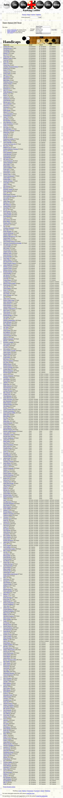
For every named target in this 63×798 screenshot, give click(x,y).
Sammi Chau (6, 174)
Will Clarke (6, 248)
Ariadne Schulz (7, 634)
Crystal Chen (6, 394)
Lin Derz (5, 347)
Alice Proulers (7, 476)
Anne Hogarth (7, 545)
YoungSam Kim (7, 48)
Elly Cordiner (6, 535)
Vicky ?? (5, 737)
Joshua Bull (6, 572)
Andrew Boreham (8, 564)
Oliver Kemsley (7, 638)
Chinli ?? (5, 775)
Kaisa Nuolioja (7, 305)
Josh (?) (5, 184)
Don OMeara (6, 713)
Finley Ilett (6, 169)
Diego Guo (6, 414)
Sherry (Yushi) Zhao (8, 300)
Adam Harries (7, 303)
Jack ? (5, 500)
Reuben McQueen (8, 540)
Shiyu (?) (5, 63)
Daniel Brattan (7, 273)
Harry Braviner (7, 387)
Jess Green (6, 579)
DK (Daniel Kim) (7, 261)
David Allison (7, 643)
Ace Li (5, 192)
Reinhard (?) (6, 88)
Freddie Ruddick (7, 644)
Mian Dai (5, 187)
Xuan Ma (5, 134)
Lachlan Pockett (7, 391)
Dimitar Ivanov (7, 711)
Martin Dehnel (7, 402)
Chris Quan (6, 56)
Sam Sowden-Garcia (9, 241)
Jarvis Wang (6, 171)
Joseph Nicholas (7, 181)
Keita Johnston (7, 231)
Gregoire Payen (7, 268)
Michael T (6, 646)
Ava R (5, 718)
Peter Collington (7, 591)
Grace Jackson (7, 295)
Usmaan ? (6, 698)
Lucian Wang (6, 426)
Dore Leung (6, 446)
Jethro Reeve (7, 532)
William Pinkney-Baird (9, 283)
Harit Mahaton (7, 157)
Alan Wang (6, 208)
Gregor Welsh (7, 206)
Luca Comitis (6, 246)
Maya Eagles (6, 555)
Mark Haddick (7, 683)
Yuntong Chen (7, 481)
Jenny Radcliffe (7, 142)
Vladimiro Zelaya (8, 82)
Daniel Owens (7, 626)
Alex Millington (7, 129)
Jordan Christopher (8, 705)
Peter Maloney (7, 765)
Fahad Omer (6, 538)
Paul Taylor (6, 258)
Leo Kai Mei (6, 51)
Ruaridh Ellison (7, 456)
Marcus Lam (6, 102)
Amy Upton (6, 197)
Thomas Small (7, 584)
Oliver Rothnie (7, 680)
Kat (4, 297)
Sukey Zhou (6, 575)
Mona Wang (6, 416)
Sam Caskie (6, 688)
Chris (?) (5, 125)
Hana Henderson (8, 627)
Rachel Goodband (8, 604)
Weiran (5, 757)
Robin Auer (6, 384)
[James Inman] (43, 33)
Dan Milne (6, 118)
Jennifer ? (6, 681)
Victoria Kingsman (8, 475)
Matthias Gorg (7, 239)
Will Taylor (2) (7, 204)
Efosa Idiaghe (7, 728)
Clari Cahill (6, 433)
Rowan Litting (7, 223)
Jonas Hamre (7, 330)
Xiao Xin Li (6, 105)
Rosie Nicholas (7, 597)
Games (33, 14)
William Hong (7, 140)
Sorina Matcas (7, 428)
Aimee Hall (6, 562)
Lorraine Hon (6, 71)
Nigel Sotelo (6, 441)
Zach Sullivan (7, 547)
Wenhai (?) (6, 202)
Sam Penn (6, 443)
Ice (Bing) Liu (7, 281)
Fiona (4, 218)
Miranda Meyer (7, 589)
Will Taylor (6, 159)
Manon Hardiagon (8, 370)
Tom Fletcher (6, 530)
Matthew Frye (7, 147)
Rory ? (5, 587)
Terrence (5, 676)
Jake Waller (6, 671)
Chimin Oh (6, 46)
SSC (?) (5, 90)
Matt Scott (6, 78)
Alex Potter (6, 293)
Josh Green (6, 224)
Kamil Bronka (7, 557)
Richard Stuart (7, 372)
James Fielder (7, 307)
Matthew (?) (6, 585)
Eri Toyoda (6, 622)
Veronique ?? (7, 767)
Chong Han (6, 65)
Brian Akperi (6, 221)
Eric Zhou (6, 362)
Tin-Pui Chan (7, 250)
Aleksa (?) (6, 510)
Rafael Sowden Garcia (9, 263)
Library (42, 791)
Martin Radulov (7, 507)
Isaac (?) (5, 108)
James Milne (6, 177)
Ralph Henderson (8, 124)
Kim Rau (5, 418)
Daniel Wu (6, 666)
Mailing (24, 791)
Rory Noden (6, 505)
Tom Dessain (6, 748)
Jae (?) (5, 75)
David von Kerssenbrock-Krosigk (12, 243)
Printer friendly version (9, 787)
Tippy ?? (5, 419)
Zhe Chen (6, 127)
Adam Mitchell (7, 397)
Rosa (4, 543)
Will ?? (5, 782)
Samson (5, 135)
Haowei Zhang (7, 83)
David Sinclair (7, 255)
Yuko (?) (5, 117)
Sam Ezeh (6, 525)
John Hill (5, 286)
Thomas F (6, 517)
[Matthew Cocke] (43, 29)
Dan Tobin (6, 229)
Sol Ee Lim (6, 651)
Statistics (38, 14)
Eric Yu (5, 209)
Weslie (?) (6, 53)
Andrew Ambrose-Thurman (10, 149)
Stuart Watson (7, 325)
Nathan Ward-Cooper (9, 649)
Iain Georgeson (7, 401)
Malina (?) (6, 594)
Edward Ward (7, 354)
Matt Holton (6, 80)
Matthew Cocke (7, 58)
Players (24, 14)
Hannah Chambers (8, 745)
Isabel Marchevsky (8, 483)
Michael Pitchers (7, 429)
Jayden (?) (6, 486)
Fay (4, 226)
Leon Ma (5, 278)
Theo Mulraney (7, 396)
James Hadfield (7, 167)
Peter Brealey (7, 285)
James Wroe (6, 658)
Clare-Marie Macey (8, 706)
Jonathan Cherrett (8, 461)
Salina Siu (6, 480)
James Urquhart (7, 162)
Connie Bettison (7, 609)
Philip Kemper (7, 696)
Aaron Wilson (7, 463)
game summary (11, 31)
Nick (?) (5, 150)
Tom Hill (5, 328)
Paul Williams (7, 216)
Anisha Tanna (7, 764)
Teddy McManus (7, 92)
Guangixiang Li (7, 115)
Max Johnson (7, 392)
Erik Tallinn (6, 345)
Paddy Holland (7, 465)
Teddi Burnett (7, 601)
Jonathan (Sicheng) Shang (10, 66)
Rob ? (5, 577)
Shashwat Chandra (8, 139)
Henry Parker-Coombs (9, 350)
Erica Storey (6, 381)
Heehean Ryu (7, 570)
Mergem (5, 686)
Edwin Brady (6, 110)
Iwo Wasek (6, 560)
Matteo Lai (6, 614)
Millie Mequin (7, 690)
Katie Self (6, 701)
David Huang (7, 155)
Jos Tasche (6, 275)
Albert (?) (5, 112)
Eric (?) (5, 55)
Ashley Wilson (7, 260)
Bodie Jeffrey (6, 460)
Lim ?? (5, 770)
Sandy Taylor (6, 73)
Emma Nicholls (7, 256)
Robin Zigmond (7, 191)
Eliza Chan (6, 599)
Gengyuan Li (6, 107)
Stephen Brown (7, 753)
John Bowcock (7, 629)
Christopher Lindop (8, 434)
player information (12, 30)
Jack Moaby (6, 379)
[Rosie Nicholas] (43, 30)
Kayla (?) (5, 488)
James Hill (6, 522)
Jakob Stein (6, 542)
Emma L (5, 407)
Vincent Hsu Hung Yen (9, 144)
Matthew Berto (7, 364)
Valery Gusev (7, 352)
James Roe (6, 439)
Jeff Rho (5, 382)
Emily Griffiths (7, 508)
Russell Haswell (7, 271)
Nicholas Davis (7, 495)
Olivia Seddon (7, 619)
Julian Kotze (6, 491)
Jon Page (6, 669)
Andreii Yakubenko (8, 438)
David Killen (6, 172)
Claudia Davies (7, 448)
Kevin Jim (6, 730)
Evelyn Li (5, 693)
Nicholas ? (6, 377)
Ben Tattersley (7, 323)
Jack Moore (6, 533)
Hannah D (6, 580)
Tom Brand (6, 50)
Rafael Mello (6, 166)
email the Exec (30, 793)
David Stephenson (8, 653)
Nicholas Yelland (8, 189)
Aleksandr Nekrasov (8, 673)
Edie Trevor (6, 310)
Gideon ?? (6, 774)
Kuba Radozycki (7, 423)
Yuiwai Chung (7, 251)
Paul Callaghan (7, 152)
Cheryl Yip (6, 633)
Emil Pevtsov (6, 211)
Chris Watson (7, 685)
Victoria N (6, 424)
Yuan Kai (5, 60)
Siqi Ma (5, 137)
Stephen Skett (7, 717)
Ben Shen (6, 145)
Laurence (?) (6, 747)
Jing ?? (5, 725)
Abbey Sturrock (7, 386)
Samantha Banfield (8, 503)
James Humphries (8, 444)
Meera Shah (6, 664)
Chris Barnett (6, 100)
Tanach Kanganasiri (8, 176)
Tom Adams (6, 406)
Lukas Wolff (6, 742)
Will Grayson (6, 186)
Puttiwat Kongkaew (8, 611)
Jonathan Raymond (8, 228)
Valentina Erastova (8, 616)
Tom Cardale (6, 344)
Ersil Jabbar (6, 732)
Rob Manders (7, 276)
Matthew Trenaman (8, 513)
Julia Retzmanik (7, 565)
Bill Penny (6, 359)
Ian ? (4, 760)
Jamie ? (5, 735)
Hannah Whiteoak (8, 233)
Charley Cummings (8, 411)
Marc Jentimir (7, 550)
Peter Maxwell (7, 454)
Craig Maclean (7, 154)
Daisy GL (5, 520)
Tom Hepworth (7, 710)
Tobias (5, 498)
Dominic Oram (7, 738)
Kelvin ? (5, 95)
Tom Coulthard (7, 103)
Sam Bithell (6, 77)
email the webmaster (41, 796)
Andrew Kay (6, 68)
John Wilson (6, 592)
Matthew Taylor (7, 253)
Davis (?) (5, 70)
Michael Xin (6, 490)
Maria (4, 733)
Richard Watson (7, 512)
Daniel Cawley (7, 473)
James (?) (6, 97)
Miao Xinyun (6, 612)
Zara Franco (6, 523)
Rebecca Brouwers (8, 602)
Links (19, 791)
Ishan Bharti (6, 691)
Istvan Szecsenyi (8, 399)
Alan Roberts (6, 582)
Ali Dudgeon (6, 727)
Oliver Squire (6, 663)
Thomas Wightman (8, 376)
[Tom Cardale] (43, 32)
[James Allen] (43, 28)
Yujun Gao (6, 755)
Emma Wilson (7, 567)
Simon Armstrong (8, 360)
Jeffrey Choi (6, 355)
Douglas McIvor (7, 365)
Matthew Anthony (8, 496)
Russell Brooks (7, 315)
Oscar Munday (7, 213)
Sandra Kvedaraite (8, 468)
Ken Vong (6, 723)
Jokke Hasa (6, 201)
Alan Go (5, 199)
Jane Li (5, 641)
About (28, 14)
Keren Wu (6, 61)
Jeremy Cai (6, 389)
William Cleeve (7, 270)
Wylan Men (6, 421)
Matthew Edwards (8, 339)
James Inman (7, 458)
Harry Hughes (7, 537)
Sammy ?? (6, 596)
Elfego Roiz (6, 132)
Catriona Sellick (7, 515)
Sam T (5, 722)
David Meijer (6, 656)
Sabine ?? (6, 470)
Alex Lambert (7, 349)
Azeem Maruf (7, 493)
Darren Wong (7, 654)
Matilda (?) (6, 639)
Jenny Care (6, 471)
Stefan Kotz (6, 607)
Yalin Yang (6, 606)
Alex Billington (7, 244)
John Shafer (6, 164)
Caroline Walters (7, 762)
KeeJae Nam (6, 436)
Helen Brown (6, 759)
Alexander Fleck (7, 695)
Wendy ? (5, 340)
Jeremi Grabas (7, 214)
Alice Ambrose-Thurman (10, 196)
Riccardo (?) (6, 453)
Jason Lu (5, 337)
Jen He (5, 552)
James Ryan (6, 313)
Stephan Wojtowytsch (9, 320)
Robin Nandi (6, 194)
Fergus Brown (7, 280)
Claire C (5, 740)
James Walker (7, 288)
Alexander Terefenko (9, 130)
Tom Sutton (6, 317)
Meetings (47, 791)
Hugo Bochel (6, 631)
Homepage (30, 791)
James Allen (6, 292)
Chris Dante (6, 334)
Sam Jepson (6, 219)
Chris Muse (6, 182)
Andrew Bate (6, 179)
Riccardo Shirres (7, 648)
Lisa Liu (5, 374)
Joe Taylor (6, 327)
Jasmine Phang (7, 703)
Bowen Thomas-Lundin (9, 659)
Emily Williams (7, 322)
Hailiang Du (6, 98)
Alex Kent (6, 87)
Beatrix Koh (6, 478)
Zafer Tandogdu (7, 302)
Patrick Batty (6, 238)
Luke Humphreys (8, 160)
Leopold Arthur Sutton (9, 549)
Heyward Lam (7, 518)
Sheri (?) (5, 290)
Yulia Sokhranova (8, 675)
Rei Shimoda (6, 777)
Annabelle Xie (7, 700)
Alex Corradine (7, 678)
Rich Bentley (6, 120)
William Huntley (7, 743)
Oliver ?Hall (6, 769)
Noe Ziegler (6, 661)
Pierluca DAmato (8, 367)
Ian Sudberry (6, 332)
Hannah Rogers (7, 404)
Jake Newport (7, 485)
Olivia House (6, 312)
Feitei (4, 784)
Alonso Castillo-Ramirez (10, 431)
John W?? (6, 720)
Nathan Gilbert (7, 234)
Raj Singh (6, 528)
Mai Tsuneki (6, 708)
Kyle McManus (7, 780)
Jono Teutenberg (7, 113)
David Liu (6, 85)
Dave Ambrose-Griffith (9, 412)
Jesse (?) (5, 527)
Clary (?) (5, 451)
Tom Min (5, 318)
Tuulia (5, 621)
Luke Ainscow (7, 335)
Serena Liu (6, 449)
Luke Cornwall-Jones (9, 409)
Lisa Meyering (7, 502)
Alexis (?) (5, 466)
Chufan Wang (7, 369)
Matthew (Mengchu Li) (9, 236)
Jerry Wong (6, 554)
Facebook (37, 791)
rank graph (10, 32)
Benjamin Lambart (8, 342)
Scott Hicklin (6, 357)
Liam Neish (6, 668)
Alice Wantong (7, 122)
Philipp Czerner (7, 266)
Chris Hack (6, 715)
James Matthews (7, 265)
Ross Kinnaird (7, 559)
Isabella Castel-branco (9, 308)
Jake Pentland (7, 779)
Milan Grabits (7, 569)
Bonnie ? (5, 93)
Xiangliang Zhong (8, 752)
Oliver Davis (6, 617)
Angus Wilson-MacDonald (10, 574)
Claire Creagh (7, 636)
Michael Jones (7, 624)
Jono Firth (6, 750)
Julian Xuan (6, 298)
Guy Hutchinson (7, 772)
